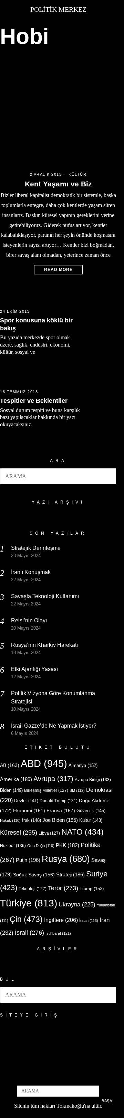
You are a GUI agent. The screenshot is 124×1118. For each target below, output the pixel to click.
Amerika (16, 779)
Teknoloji (32, 888)
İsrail (29, 932)
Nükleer (13, 845)
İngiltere (61, 920)
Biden (11, 790)
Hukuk (10, 820)
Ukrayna (77, 904)
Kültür (77, 174)
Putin (28, 860)
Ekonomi (29, 810)
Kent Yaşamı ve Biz (58, 184)
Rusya (66, 859)
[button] (108, 476)
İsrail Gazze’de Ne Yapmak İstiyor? (54, 726)
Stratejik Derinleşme (36, 548)
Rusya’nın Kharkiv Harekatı (44, 645)
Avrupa (53, 778)
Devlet (26, 800)
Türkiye (28, 903)
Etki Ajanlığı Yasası (34, 669)
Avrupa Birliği (93, 779)
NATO (82, 832)
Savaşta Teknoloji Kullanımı (45, 596)
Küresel (18, 832)
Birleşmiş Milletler (46, 790)
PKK (67, 845)
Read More (58, 269)
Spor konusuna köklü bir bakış (36, 324)
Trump (92, 888)
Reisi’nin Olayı (29, 620)
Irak (31, 820)
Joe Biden (60, 820)
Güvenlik (90, 810)
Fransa (60, 810)
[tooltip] (47, 1076)
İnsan (88, 920)
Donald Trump (59, 800)
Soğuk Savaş (34, 874)
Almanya (83, 765)
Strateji (70, 874)
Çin (26, 919)
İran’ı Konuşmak (31, 572)
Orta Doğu (40, 846)
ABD (44, 763)
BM (77, 790)
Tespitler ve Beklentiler (34, 400)
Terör (63, 888)
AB (9, 765)
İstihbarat (58, 933)
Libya (49, 833)
